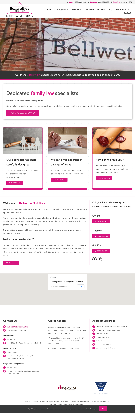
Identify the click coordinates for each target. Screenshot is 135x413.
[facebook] (94, 259)
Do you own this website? (59, 286)
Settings (93, 409)
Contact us (78, 74)
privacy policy (70, 409)
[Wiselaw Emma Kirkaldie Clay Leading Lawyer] (101, 382)
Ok (103, 409)
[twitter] (100, 259)
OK (81, 286)
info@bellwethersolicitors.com (17, 327)
